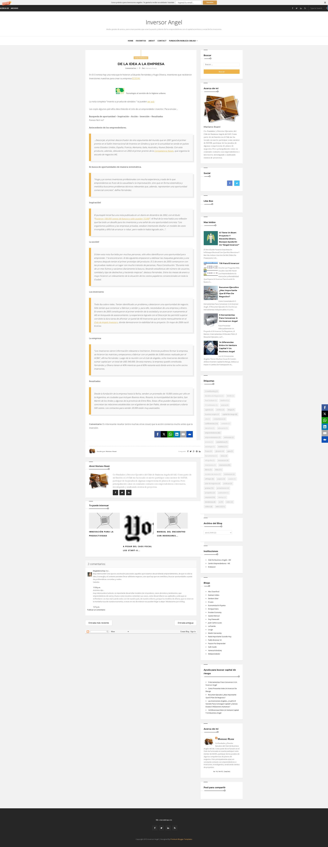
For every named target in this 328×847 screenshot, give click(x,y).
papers (220, 479)
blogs (230, 410)
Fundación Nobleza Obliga (182, 40)
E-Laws (210, 602)
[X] (164, 434)
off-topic (208, 479)
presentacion (222, 488)
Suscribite (210, 2)
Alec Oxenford (213, 591)
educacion (221, 428)
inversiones (209, 465)
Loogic (210, 629)
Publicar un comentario (96, 610)
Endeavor (212, 567)
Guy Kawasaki (213, 619)
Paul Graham (209, 400)
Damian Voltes (213, 595)
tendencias (209, 502)
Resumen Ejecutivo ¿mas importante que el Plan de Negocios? (229, 292)
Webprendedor (214, 654)
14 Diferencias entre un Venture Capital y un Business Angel (228, 347)
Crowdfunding (210, 391)
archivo (219, 410)
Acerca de (4, 8)
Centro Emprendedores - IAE (219, 563)
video (228, 502)
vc (220, 502)
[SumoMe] (189, 434)
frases (207, 451)
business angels (211, 414)
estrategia (208, 447)
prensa (207, 488)
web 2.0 (219, 506)
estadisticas (221, 442)
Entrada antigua (185, 622)
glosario (219, 451)
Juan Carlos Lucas (215, 623)
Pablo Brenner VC (215, 640)
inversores (223, 465)
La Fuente (212, 626)
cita (206, 419)
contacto (224, 423)
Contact (161, 40)
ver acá (150, 101)
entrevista (227, 437)
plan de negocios (211, 483)
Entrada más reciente (99, 622)
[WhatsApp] (170, 434)
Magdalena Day (99, 571)
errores (208, 442)
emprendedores (141, 58)
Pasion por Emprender (217, 643)
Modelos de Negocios (213, 396)
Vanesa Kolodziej (215, 650)
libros (207, 470)
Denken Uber (213, 598)
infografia (208, 460)
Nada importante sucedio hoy (219, 636)
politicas (227, 483)
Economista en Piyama (216, 605)
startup (221, 497)
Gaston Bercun (214, 616)
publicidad (222, 493)
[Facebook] (157, 434)
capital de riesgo (229, 414)
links (216, 470)
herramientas (210, 456)
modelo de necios (211, 474)
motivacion (228, 474)
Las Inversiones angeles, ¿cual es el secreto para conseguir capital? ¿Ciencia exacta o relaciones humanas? (221, 704)
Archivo (14, 8)
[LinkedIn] (177, 434)
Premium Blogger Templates (181, 839)
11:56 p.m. (97, 587)
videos (207, 506)
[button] (164, 2)
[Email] (183, 434)
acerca (223, 405)
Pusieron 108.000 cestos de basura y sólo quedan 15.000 (122, 218)
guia (228, 451)
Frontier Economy (215, 612)
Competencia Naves (163, 150)
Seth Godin (212, 647)
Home (130, 40)
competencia (218, 419)
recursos (208, 497)
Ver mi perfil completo (221, 771)
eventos (221, 447)
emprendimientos (211, 437)
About (151, 40)
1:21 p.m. (96, 607)
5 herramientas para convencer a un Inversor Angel (228, 318)
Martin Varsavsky (215, 633)
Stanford (223, 400)
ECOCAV (136, 78)
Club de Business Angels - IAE (219, 560)
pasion (230, 479)
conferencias (209, 423)
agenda (208, 410)
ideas (223, 456)
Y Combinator (210, 405)
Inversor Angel (164, 22)
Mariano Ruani (226, 739)
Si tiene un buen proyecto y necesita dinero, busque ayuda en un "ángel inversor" (229, 238)
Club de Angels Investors (106, 322)
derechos (208, 428)
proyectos (209, 493)
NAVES (229, 396)
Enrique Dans (213, 609)
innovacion (222, 460)
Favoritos (141, 40)
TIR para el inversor (229, 263)
